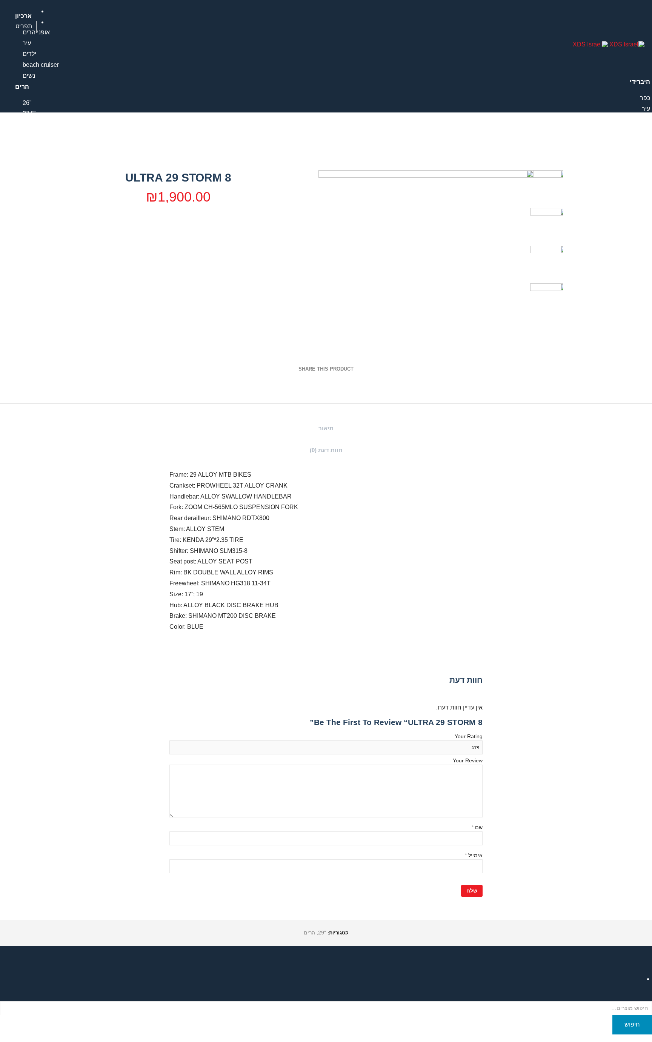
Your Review (468, 760)
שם (477, 827)
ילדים (29, 54)
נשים (29, 75)
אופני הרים (636, 157)
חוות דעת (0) (326, 450)
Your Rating (469, 736)
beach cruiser (41, 65)
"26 (27, 103)
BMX (643, 146)
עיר (27, 43)
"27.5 (30, 113)
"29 (27, 124)
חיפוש (632, 1024)
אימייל (474, 855)
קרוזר (643, 119)
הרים (309, 933)
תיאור (326, 428)
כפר (645, 98)
